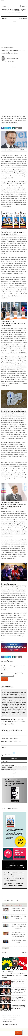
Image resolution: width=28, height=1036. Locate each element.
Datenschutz (13, 1017)
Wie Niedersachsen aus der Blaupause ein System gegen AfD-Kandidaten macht (18, 934)
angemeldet (10, 719)
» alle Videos (24, 952)
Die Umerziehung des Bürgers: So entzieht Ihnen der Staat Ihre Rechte (18, 1006)
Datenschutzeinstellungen (9, 1019)
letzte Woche (9, 905)
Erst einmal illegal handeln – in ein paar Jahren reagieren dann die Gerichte (18, 990)
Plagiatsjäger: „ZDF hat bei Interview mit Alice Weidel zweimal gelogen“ (18, 926)
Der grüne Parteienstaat (8, 584)
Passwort (3, 747)
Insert (18, 1033)
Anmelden (5, 738)
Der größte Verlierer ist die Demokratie (13, 411)
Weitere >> (6, 948)
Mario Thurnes (14, 58)
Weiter (4, 679)
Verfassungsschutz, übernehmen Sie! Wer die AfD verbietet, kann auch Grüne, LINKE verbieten (14, 975)
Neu (17, 900)
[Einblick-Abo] (14, 829)
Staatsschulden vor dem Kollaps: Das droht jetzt (17, 982)
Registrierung (14, 738)
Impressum (5, 1017)
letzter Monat (18, 905)
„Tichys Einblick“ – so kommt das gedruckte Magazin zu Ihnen (13, 233)
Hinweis (3, 715)
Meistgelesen (8, 900)
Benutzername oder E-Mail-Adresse (11, 741)
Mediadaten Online (7, 1021)
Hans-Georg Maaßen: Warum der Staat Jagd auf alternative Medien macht (18, 998)
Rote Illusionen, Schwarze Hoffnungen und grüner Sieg (13, 324)
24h (3, 905)
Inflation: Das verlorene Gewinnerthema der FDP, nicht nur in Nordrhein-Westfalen (13, 506)
